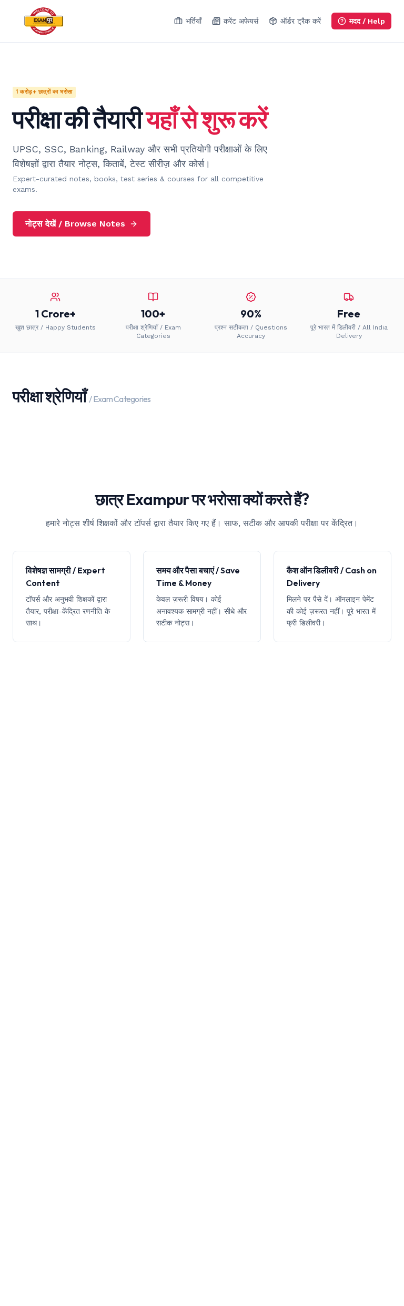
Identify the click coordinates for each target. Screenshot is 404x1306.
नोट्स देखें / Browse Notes (75, 224)
